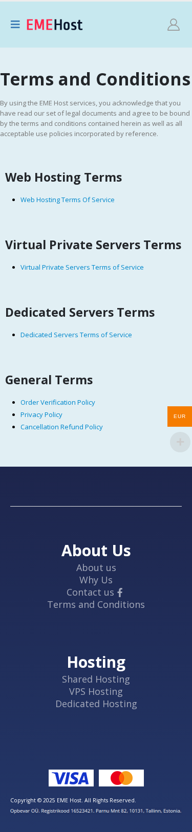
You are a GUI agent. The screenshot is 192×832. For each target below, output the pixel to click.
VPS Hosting (96, 691)
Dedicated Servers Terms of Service (76, 334)
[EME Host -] (55, 24)
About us (96, 567)
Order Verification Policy (57, 402)
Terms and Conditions (96, 604)
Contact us (90, 592)
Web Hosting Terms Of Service (67, 199)
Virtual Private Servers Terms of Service (82, 267)
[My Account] (173, 24)
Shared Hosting (96, 679)
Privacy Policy (41, 414)
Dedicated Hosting (96, 703)
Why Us (96, 580)
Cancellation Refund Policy (61, 426)
